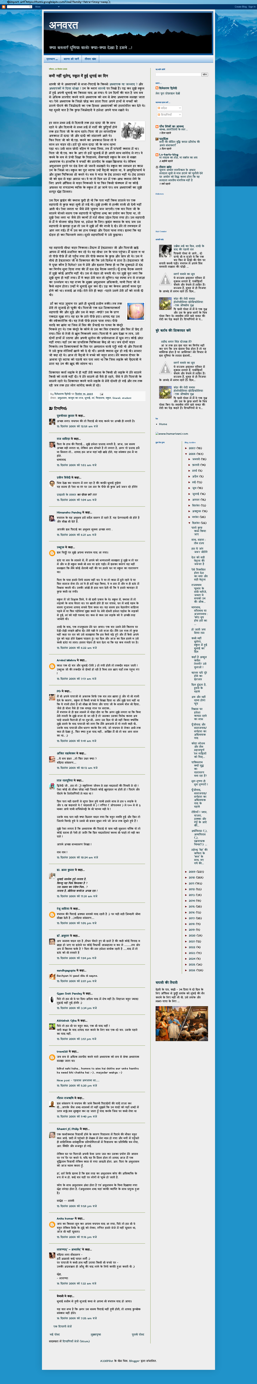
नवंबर (196, 517)
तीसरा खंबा (90, 59)
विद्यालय (100, 398)
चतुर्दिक (163, 139)
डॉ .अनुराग (63, 936)
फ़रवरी (196, 465)
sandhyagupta (66, 971)
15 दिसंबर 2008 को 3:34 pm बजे (77, 1008)
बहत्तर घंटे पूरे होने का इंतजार (199, 676)
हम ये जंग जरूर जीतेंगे (199, 550)
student (126, 398)
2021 (192, 942)
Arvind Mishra (66, 660)
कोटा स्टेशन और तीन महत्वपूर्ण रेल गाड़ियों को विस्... (198, 750)
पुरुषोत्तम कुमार (65, 416)
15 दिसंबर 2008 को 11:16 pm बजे (77, 1237)
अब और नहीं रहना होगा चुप (198, 700)
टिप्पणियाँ (166, 115)
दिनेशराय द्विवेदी (168, 88)
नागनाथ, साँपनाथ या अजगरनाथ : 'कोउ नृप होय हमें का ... (199, 615)
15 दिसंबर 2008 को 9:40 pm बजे (77, 1117)
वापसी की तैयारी (166, 982)
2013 (192, 895)
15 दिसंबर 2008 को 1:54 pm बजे (76, 958)
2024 (192, 959)
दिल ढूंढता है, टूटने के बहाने (198, 688)
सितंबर (196, 506)
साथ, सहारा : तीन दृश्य (198, 541)
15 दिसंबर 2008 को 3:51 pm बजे (76, 1039)
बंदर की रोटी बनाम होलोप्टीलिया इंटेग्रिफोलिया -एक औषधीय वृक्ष (188, 302)
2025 (192, 965)
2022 (192, 947)
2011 (192, 884)
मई (194, 482)
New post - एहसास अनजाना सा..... (78, 1080)
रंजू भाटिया (63, 909)
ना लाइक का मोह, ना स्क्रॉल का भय (178, 158)
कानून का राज (75, 398)
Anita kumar (65, 1219)
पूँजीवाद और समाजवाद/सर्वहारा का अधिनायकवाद (199, 731)
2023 (192, 953)
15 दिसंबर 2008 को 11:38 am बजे (77, 896)
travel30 (62, 1052)
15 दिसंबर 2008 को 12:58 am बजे (77, 426)
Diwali (116, 398)
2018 (192, 924)
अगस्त (196, 500)
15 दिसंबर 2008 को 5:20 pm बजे (77, 1086)
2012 (192, 889)
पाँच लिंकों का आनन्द (171, 127)
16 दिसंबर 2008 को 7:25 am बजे (77, 1318)
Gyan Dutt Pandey (69, 994)
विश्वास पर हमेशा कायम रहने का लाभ (199, 714)
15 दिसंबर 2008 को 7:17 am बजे (76, 679)
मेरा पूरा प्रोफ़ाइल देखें (168, 94)
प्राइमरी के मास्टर (67, 495)
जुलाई (196, 494)
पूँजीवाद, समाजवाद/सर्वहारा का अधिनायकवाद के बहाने (199, 798)
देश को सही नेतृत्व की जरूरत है (198, 560)
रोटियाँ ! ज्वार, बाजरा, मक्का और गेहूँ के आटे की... (199, 819)
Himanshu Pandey (69, 513)
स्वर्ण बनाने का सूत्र (184, 274)
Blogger (134, 1361)
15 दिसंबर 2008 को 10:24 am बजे (77, 858)
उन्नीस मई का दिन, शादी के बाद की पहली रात (189, 248)
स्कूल (108, 398)
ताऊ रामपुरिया (65, 781)
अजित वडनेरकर (66, 753)
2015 (192, 907)
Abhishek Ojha (67, 1021)
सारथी (102, 88)
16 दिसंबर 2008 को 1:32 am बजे (76, 1284)
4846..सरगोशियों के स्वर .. (173, 130)
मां (93, 398)
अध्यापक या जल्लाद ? (123, 84)
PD (59, 691)
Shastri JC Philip (68, 1129)
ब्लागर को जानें (71, 59)
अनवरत (63, 26)
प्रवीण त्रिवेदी (63, 478)
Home (163, 424)
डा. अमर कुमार (65, 870)
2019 (192, 930)
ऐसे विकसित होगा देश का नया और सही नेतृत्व (199, 575)
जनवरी (196, 459)
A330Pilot (106, 1361)
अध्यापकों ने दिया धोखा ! (65, 88)
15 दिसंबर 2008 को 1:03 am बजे (77, 465)
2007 (193, 448)
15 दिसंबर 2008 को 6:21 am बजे (76, 535)
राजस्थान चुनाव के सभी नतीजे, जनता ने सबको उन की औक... (199, 593)
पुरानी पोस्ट (138, 1335)
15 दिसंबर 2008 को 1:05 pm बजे (77, 923)
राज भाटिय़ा (63, 439)
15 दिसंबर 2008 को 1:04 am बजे (77, 500)
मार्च (195, 471)
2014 (192, 901)
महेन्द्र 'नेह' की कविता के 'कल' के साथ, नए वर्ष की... (199, 857)
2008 (193, 454)
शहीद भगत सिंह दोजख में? (176, 342)
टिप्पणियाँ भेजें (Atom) (76, 1341)
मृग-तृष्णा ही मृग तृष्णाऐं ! (199, 783)
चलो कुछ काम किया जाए (198, 531)
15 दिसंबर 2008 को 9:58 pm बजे (77, 1206)
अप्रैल (195, 477)
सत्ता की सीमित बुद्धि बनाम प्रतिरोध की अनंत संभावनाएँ (179, 143)
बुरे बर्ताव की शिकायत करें (173, 330)
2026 (192, 970)
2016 (192, 913)
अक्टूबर (197, 511)
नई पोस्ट (55, 1335)
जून (194, 488)
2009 (193, 872)
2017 (192, 918)
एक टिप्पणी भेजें (62, 1327)
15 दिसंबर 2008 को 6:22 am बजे (77, 648)
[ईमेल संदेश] (101, 394)
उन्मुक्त (60, 547)
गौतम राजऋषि (65, 1098)
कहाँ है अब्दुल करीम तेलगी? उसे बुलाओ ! (199, 662)
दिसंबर (196, 523)
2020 (193, 936)
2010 (192, 878)
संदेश (163, 108)
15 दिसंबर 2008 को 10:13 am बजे (77, 768)
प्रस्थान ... (52, 59)
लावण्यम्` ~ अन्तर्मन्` (69, 1250)
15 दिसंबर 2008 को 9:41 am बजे (76, 741)
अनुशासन (62, 398)
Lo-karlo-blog (168, 155)
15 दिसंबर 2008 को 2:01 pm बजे (77, 981)
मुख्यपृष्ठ (96, 1335)
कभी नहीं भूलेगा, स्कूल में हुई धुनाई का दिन (199, 645)
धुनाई (87, 398)
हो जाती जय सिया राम (198, 631)
